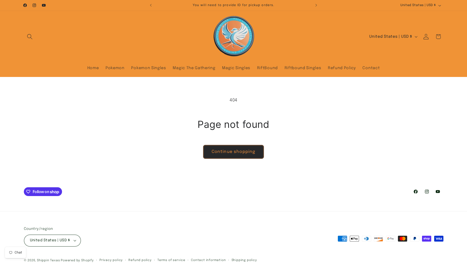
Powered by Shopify (77, 260)
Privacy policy (111, 260)
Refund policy (140, 260)
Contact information (208, 260)
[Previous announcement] (150, 5)
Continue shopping (234, 152)
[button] (30, 36)
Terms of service (171, 260)
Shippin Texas (48, 260)
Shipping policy (244, 260)
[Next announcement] (316, 5)
